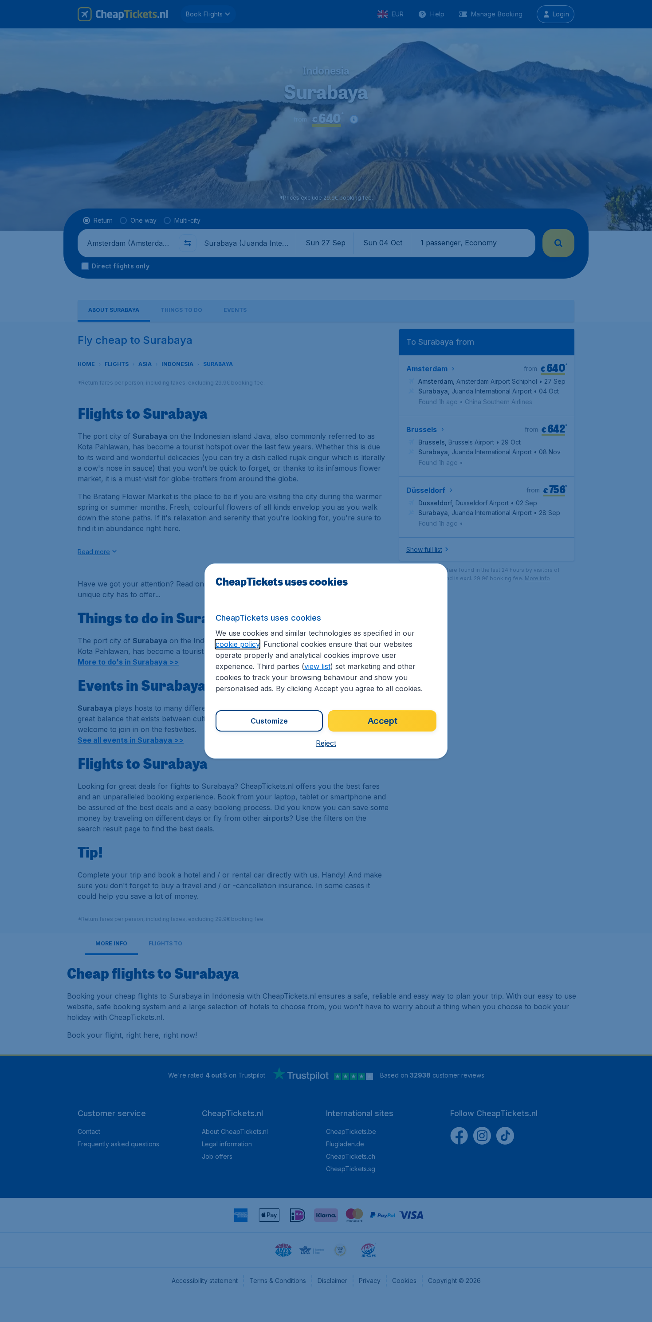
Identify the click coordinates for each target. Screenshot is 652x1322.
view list (317, 666)
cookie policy (237, 644)
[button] (326, 743)
